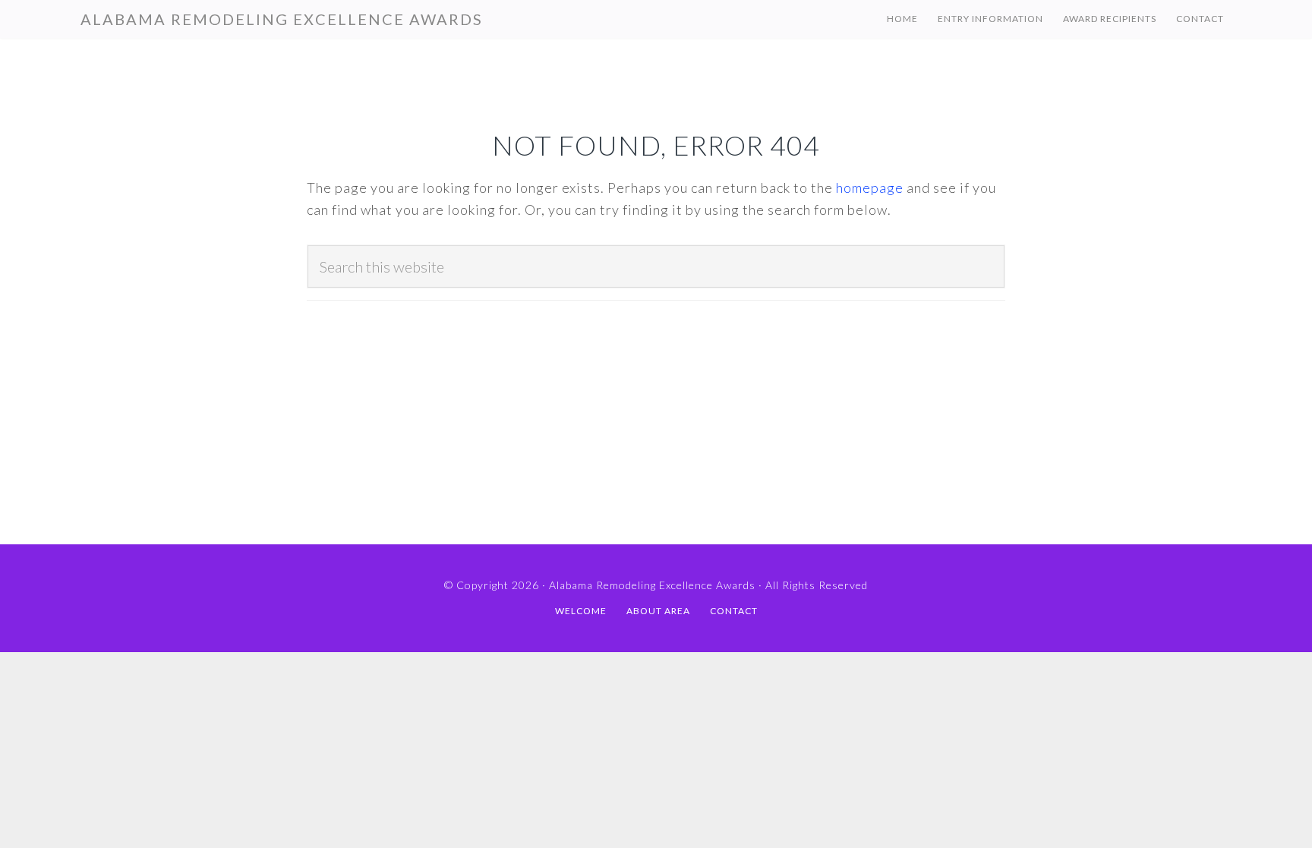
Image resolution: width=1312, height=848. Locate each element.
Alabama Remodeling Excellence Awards (281, 19)
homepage (870, 187)
